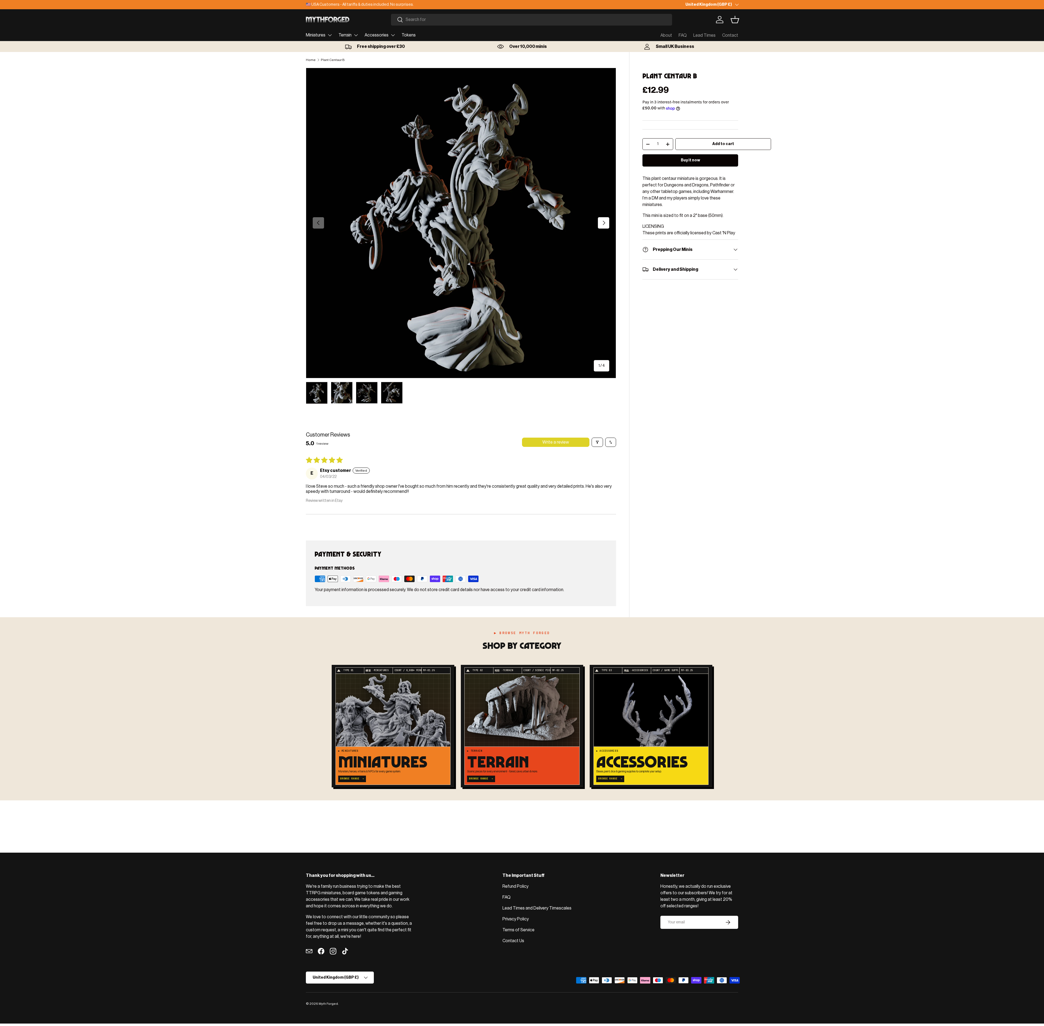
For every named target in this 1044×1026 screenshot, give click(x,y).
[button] (735, 20)
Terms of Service (518, 930)
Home (311, 60)
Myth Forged (328, 1003)
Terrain (345, 35)
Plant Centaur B (333, 60)
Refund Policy (515, 886)
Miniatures (315, 35)
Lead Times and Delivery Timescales (536, 908)
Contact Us (513, 941)
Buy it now (690, 160)
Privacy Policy (515, 919)
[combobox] (531, 20)
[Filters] (597, 442)
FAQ (683, 35)
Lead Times (704, 35)
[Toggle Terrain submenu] (356, 35)
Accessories (377, 35)
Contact (730, 35)
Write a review (555, 442)
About (666, 35)
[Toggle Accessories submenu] (393, 35)
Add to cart (723, 144)
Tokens (409, 35)
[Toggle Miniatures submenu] (330, 35)
